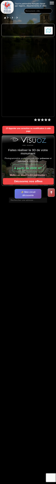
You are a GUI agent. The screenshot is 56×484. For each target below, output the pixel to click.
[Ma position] (51, 192)
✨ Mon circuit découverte (28, 194)
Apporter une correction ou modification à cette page (29, 129)
